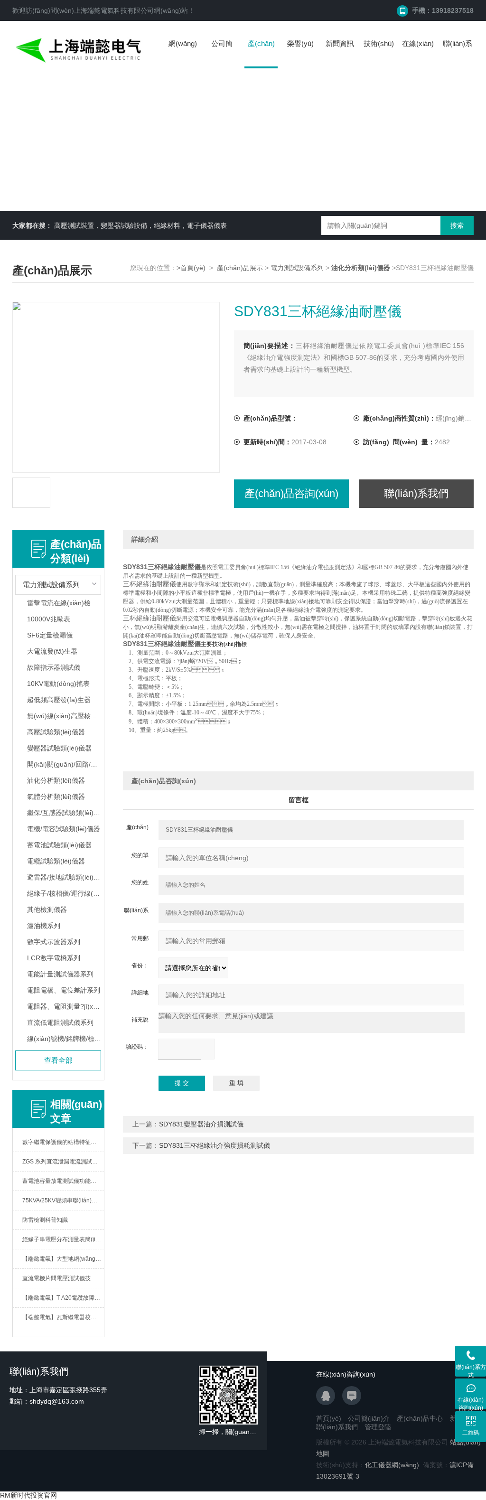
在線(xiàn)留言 (418, 52)
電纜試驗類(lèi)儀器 (56, 861)
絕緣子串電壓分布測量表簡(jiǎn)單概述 (63, 1239)
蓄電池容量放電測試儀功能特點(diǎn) (63, 1181)
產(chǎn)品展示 (240, 268)
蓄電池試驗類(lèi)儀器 (59, 845)
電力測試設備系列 (297, 268)
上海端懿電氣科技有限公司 (114, 10)
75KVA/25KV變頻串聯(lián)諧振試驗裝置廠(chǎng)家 (63, 1200)
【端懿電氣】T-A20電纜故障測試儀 (63, 1297)
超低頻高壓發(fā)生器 (59, 699)
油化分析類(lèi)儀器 (56, 780)
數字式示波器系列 (53, 942)
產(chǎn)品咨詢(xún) (291, 493)
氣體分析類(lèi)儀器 (56, 796)
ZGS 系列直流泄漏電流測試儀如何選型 (63, 1161)
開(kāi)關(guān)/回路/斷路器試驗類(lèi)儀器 (64, 764)
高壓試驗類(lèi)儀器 (56, 732)
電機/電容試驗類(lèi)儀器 (63, 829)
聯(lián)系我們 (457, 52)
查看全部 (58, 1060)
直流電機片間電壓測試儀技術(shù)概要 (63, 1278)
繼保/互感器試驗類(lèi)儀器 (64, 812)
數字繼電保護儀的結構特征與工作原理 (63, 1142)
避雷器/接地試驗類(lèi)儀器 (64, 877)
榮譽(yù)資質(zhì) (300, 52)
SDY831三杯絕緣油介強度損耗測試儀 (214, 1145)
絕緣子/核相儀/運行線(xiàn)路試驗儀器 (64, 893)
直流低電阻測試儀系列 (60, 1022)
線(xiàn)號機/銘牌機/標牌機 (64, 1038)
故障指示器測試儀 (53, 667)
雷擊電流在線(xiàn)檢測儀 (64, 603)
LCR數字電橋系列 (53, 958)
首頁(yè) (328, 1418)
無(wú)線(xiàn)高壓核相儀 (64, 716)
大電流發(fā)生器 (52, 651)
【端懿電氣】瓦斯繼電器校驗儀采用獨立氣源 (63, 1317)
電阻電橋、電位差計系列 (63, 990)
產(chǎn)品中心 (261, 53)
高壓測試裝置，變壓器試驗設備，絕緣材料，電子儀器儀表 (140, 225)
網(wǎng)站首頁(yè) (182, 52)
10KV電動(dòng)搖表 (58, 683)
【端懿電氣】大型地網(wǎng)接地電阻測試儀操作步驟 (63, 1259)
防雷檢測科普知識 (45, 1220)
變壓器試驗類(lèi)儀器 (59, 748)
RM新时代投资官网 (28, 1495)
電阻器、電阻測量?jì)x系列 (64, 1006)
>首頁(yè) (191, 268)
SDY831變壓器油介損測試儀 (201, 1124)
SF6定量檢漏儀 (50, 635)
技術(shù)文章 (379, 52)
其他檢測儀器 (47, 909)
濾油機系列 (43, 925)
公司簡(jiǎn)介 (222, 52)
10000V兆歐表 (48, 619)
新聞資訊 (340, 43)
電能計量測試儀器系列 (60, 974)
